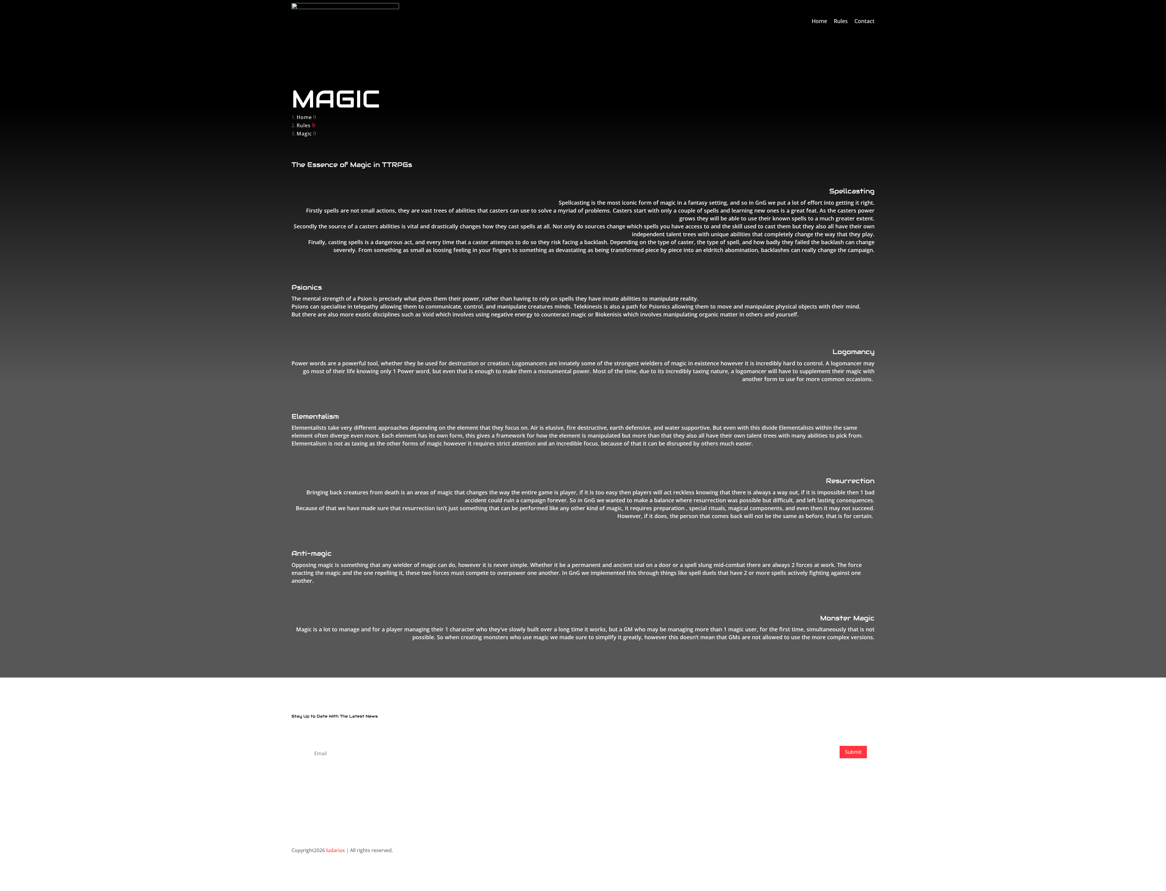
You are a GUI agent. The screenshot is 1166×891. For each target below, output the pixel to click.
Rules (841, 21)
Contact (864, 21)
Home (819, 21)
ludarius (335, 850)
